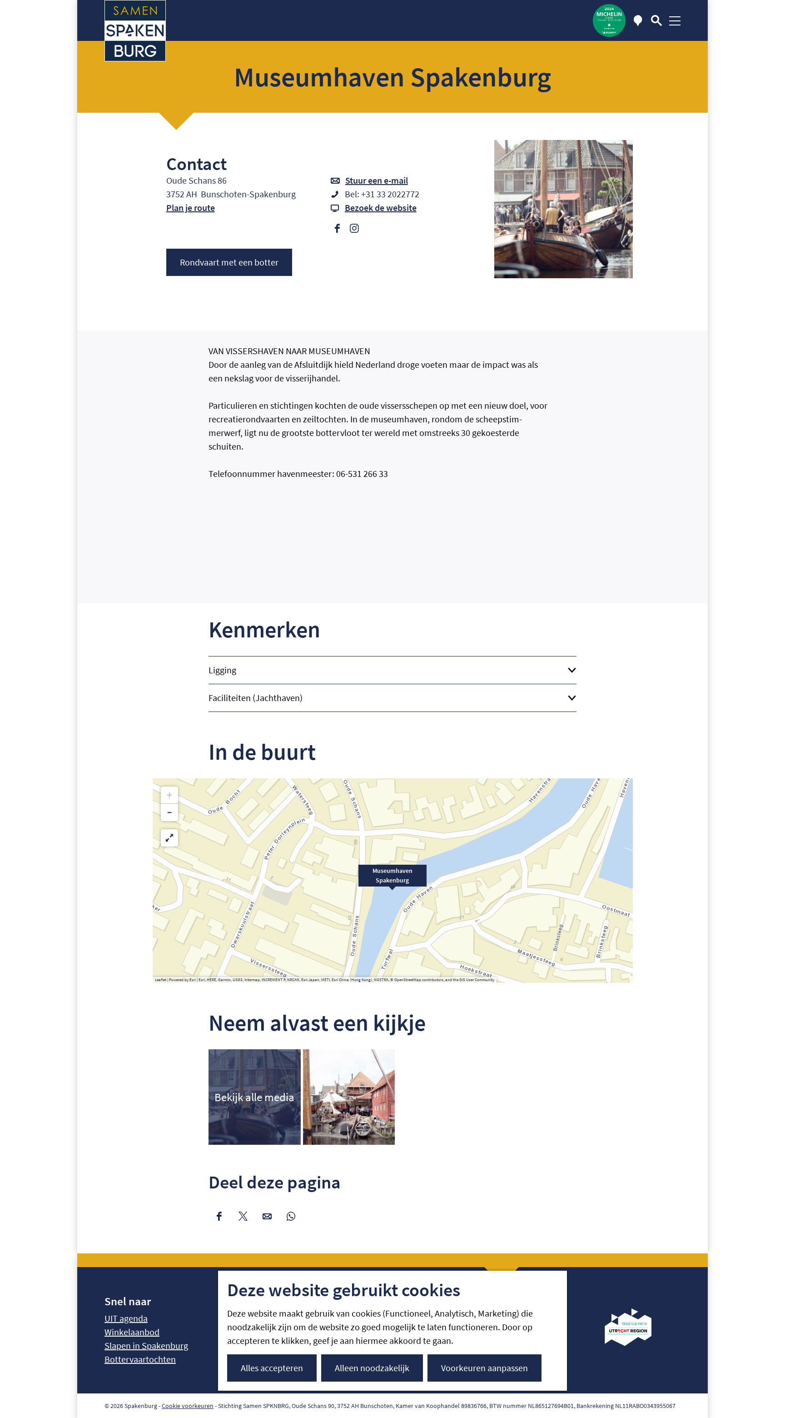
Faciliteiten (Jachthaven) (256, 697)
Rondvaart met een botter (229, 262)
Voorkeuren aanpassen (484, 1367)
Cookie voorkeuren (188, 1406)
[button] (392, 880)
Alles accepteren (272, 1367)
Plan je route (190, 207)
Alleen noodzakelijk (372, 1367)
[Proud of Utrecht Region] (635, 1342)
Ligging (222, 670)
